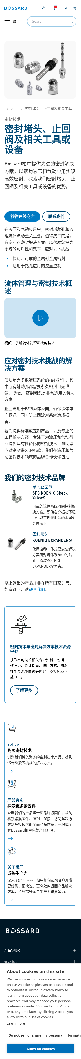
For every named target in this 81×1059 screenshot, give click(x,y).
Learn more (16, 1023)
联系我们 (56, 216)
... (16, 108)
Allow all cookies (41, 1048)
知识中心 (10, 962)
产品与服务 (12, 950)
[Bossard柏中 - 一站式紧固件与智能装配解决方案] (6, 108)
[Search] (71, 21)
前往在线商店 (22, 216)
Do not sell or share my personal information (39, 1035)
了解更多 (24, 690)
